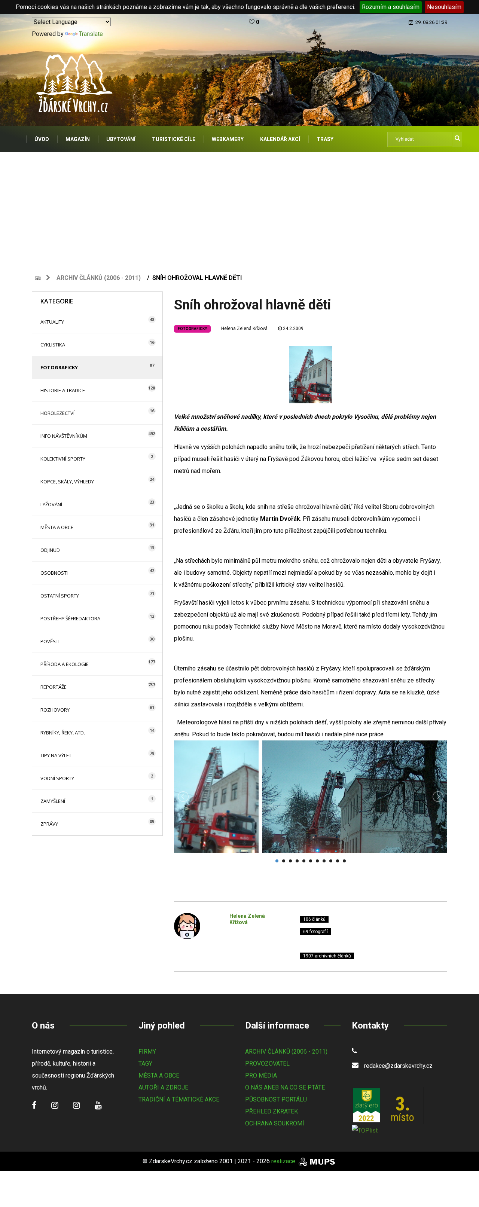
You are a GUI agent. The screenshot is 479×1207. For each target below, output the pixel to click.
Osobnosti (54, 572)
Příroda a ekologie (64, 664)
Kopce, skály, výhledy (67, 481)
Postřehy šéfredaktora (70, 618)
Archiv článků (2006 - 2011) (99, 277)
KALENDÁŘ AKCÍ (280, 139)
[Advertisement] (239, 208)
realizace (284, 1161)
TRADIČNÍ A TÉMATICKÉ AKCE (178, 1099)
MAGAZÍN (77, 139)
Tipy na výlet (55, 755)
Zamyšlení (52, 801)
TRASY (325, 139)
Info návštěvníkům (63, 436)
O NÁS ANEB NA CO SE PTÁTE (285, 1087)
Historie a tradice (62, 390)
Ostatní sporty (59, 595)
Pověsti (50, 641)
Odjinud (50, 550)
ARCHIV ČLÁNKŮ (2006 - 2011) (286, 1051)
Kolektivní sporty (62, 458)
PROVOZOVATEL (267, 1063)
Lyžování (51, 504)
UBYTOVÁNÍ (120, 139)
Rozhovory (55, 709)
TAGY (145, 1063)
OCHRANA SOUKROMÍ (274, 1123)
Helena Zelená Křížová (244, 328)
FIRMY (147, 1051)
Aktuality (52, 321)
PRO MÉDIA (261, 1075)
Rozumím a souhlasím (390, 6)
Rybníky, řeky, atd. (62, 732)
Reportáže (53, 687)
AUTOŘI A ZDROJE (163, 1087)
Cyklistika (52, 344)
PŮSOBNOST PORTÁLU (276, 1099)
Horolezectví (57, 413)
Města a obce (56, 527)
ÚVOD (41, 139)
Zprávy (49, 824)
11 (344, 860)
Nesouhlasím (444, 6)
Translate (91, 33)
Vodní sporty (57, 778)
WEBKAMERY (228, 139)
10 (337, 860)
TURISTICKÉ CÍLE (173, 139)
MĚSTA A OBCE (158, 1075)
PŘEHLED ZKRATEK (271, 1111)
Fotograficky (59, 367)
